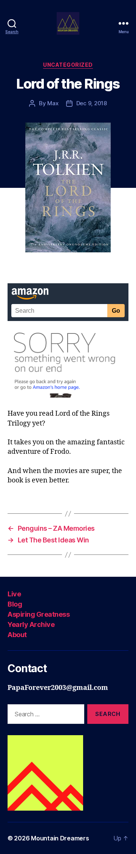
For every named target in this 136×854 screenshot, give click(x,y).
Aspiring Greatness (39, 614)
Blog (15, 604)
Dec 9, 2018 (91, 103)
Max (52, 103)
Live (14, 594)
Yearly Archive (31, 624)
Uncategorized (68, 64)
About (17, 635)
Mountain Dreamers (60, 838)
